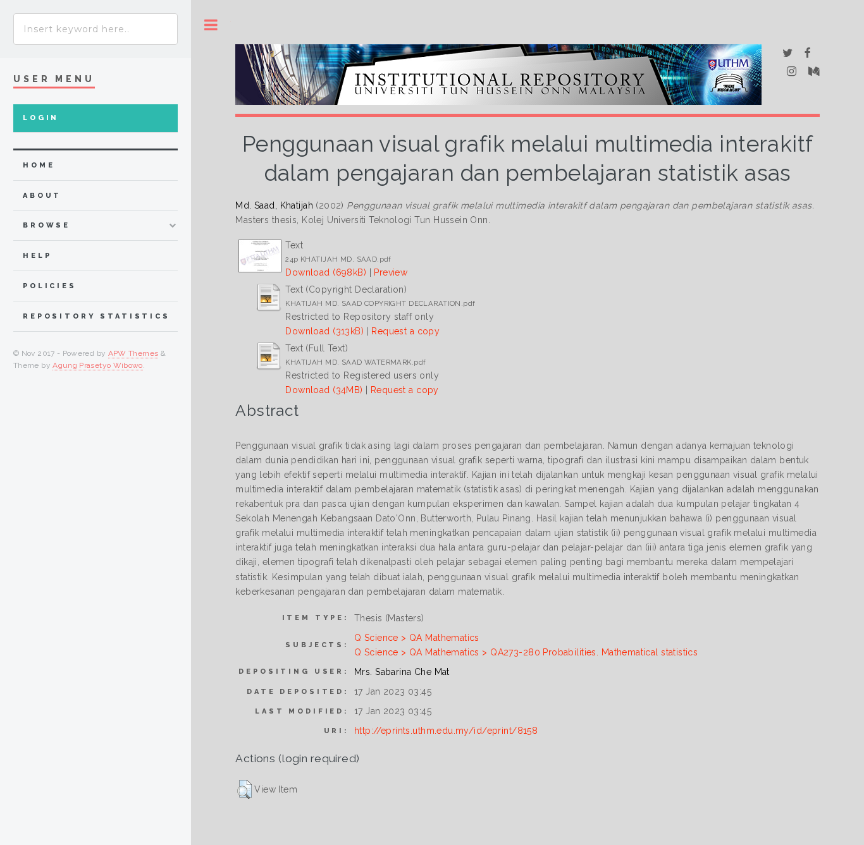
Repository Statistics (96, 316)
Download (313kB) (324, 331)
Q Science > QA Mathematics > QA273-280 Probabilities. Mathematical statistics (526, 652)
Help (37, 256)
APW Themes (133, 353)
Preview (390, 272)
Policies (50, 286)
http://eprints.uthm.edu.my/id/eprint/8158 (446, 731)
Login (41, 118)
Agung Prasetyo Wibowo (97, 365)
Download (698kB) (325, 272)
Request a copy (405, 331)
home (38, 165)
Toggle (211, 25)
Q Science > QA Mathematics (416, 638)
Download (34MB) (323, 390)
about (42, 195)
